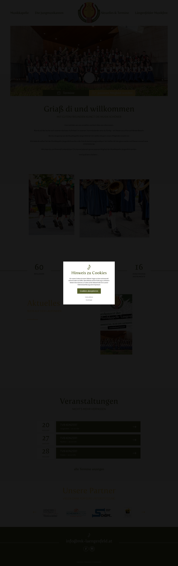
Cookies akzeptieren (89, 291)
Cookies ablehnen (89, 297)
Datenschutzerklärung (84, 284)
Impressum (97, 284)
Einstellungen (89, 300)
